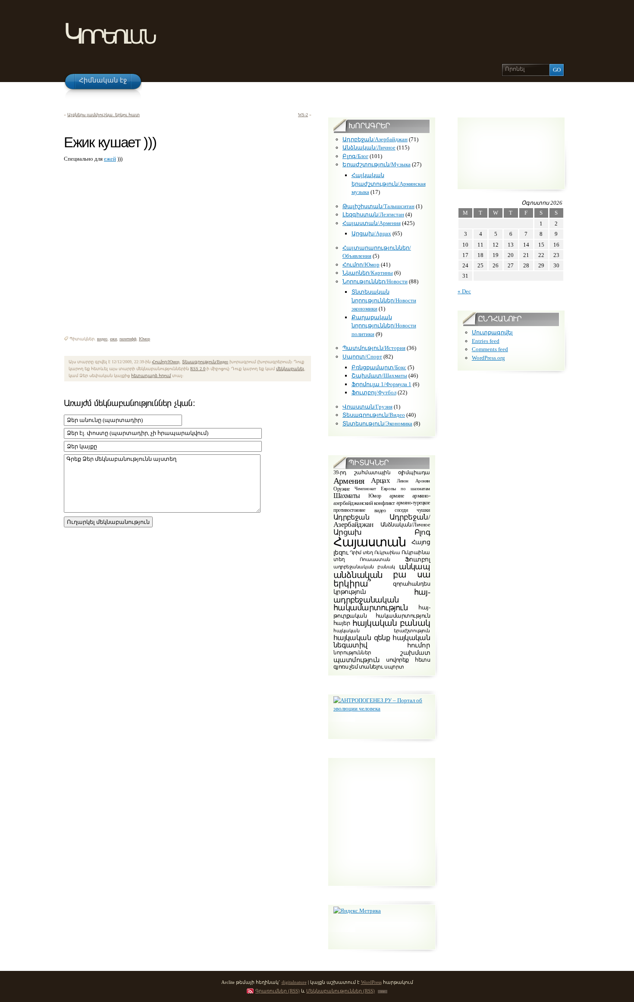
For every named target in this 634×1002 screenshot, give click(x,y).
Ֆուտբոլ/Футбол (374, 392)
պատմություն (356, 659)
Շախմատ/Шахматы (379, 375)
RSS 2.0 (197, 368)
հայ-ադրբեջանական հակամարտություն (381, 600)
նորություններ (352, 653)
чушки (423, 510)
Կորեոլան (109, 34)
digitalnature (294, 982)
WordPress (371, 982)
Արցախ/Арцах (371, 233)
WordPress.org (488, 358)
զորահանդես (411, 583)
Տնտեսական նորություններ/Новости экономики (384, 300)
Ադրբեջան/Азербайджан (375, 139)
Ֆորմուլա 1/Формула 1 (381, 384)
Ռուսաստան (375, 559)
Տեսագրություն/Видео (205, 361)
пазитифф (127, 338)
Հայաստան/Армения (371, 223)
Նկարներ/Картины (367, 273)
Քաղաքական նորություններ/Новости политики (384, 325)
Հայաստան (369, 542)
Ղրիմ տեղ (361, 552)
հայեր (341, 623)
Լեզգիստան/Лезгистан (373, 214)
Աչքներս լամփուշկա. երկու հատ (103, 114)
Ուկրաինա (387, 552)
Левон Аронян (413, 480)
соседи (401, 510)
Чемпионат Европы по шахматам (392, 488)
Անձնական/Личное (368, 147)
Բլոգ (422, 532)
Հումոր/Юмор (165, 361)
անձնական (358, 575)
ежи (113, 338)
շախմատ (415, 653)
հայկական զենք (361, 638)
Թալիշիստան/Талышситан (378, 206)
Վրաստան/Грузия (367, 406)
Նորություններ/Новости (375, 281)
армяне (396, 496)
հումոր (418, 645)
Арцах (380, 480)
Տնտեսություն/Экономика (377, 423)
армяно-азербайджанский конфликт (381, 500)
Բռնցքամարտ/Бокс (379, 367)
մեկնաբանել (290, 368)
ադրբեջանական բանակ (364, 566)
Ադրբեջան (351, 517)
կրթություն (349, 592)
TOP (382, 991)
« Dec (464, 291)
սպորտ (394, 667)
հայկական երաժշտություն (381, 630)
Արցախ (347, 532)
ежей (110, 158)
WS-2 (303, 114)
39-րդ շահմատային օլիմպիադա (381, 473)
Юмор (144, 338)
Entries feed (485, 341)
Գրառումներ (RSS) (277, 990)
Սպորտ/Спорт (362, 356)
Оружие (341, 489)
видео (102, 338)
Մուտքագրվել (492, 332)
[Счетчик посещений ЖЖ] (69, 323)
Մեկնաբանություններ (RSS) (340, 990)
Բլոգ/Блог (355, 156)
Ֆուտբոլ (417, 559)
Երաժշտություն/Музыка (376, 164)
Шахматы (346, 495)
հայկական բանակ (391, 623)
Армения (348, 480)
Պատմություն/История (373, 348)
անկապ (414, 566)
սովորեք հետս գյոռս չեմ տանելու (381, 663)
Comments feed (490, 349)
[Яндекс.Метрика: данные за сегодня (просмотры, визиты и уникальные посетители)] (357, 911)
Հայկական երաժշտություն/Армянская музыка (389, 183)
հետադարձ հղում (151, 375)
